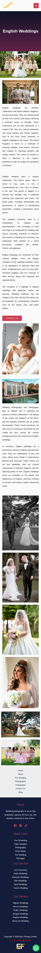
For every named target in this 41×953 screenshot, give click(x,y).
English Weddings (20, 917)
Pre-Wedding (20, 778)
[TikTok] (25, 825)
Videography (20, 785)
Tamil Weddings (20, 884)
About (20, 774)
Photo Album (20, 851)
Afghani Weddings (20, 903)
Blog (20, 792)
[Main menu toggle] (36, 5)
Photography (20, 781)
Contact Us (20, 788)
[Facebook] (15, 825)
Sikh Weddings (20, 881)
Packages (20, 858)
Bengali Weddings (20, 914)
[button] (36, 948)
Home (20, 770)
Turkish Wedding (20, 888)
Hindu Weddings (20, 873)
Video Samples (20, 844)
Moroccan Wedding (20, 921)
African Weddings (20, 907)
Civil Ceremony (20, 870)
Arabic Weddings (20, 910)
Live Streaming (20, 840)
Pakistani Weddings (20, 877)
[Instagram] (20, 825)
